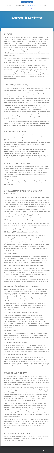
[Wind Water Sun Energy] (27, 2)
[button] (46, 5)
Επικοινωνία (24, 8)
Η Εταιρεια (9, 5)
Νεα (45, 5)
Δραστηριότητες (20, 5)
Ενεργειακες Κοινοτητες (34, 5)
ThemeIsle (49, 450)
